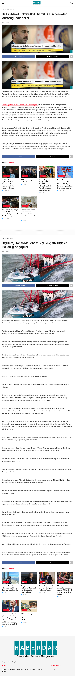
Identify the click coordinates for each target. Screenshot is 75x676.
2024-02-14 (24, 220)
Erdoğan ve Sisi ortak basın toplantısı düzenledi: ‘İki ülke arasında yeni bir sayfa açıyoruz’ (28, 214)
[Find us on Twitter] (54, 669)
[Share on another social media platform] (71, 56)
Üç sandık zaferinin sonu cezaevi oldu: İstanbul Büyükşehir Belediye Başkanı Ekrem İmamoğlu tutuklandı (65, 184)
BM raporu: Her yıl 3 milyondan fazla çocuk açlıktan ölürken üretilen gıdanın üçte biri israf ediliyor (65, 590)
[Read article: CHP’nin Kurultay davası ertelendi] (29, 172)
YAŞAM (39, 669)
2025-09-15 (24, 184)
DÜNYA (11, 238)
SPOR (33, 669)
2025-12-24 (6, 190)
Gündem (12, 9)
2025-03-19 (6, 218)
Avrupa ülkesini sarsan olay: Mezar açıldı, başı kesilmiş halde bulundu (10, 588)
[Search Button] (72, 3)
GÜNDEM (12, 669)
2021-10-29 (5, 22)
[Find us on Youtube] (57, 669)
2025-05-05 (42, 192)
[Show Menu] (3, 3)
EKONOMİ (20, 669)
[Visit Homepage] (37, 3)
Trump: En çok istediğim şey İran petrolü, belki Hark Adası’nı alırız (47, 588)
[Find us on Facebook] (52, 669)
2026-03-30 (6, 592)
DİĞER (4, 671)
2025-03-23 (61, 190)
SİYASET (4, 669)
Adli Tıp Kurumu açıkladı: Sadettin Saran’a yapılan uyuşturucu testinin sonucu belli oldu (8, 184)
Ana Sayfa (5, 9)
